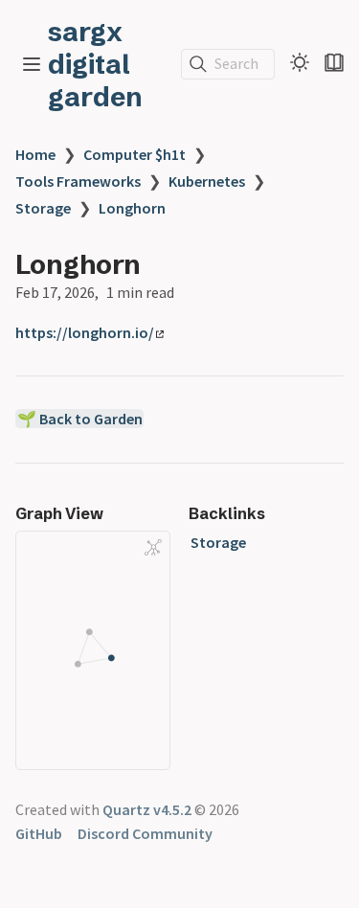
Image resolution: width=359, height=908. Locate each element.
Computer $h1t (134, 154)
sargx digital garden (95, 64)
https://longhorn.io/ (84, 332)
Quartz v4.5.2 (146, 809)
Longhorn (132, 207)
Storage (43, 207)
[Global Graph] (153, 547)
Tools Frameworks (78, 181)
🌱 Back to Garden (80, 418)
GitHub (38, 833)
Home (35, 154)
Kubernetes (206, 181)
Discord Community (145, 833)
